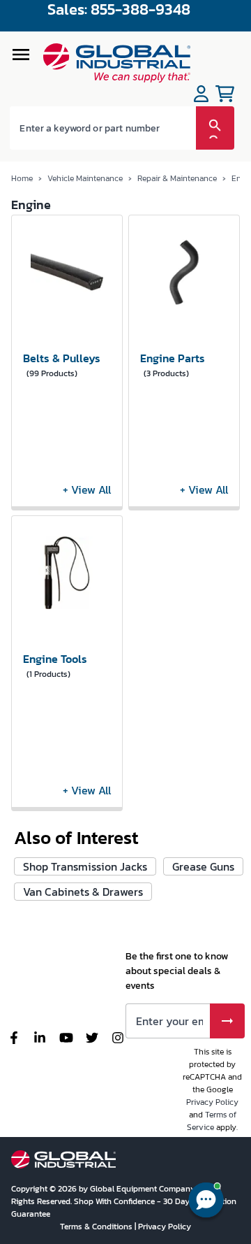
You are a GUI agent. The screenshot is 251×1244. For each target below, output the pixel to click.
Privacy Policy (212, 1102)
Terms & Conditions (97, 1226)
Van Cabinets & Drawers (83, 891)
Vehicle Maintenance (85, 178)
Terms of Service (211, 1121)
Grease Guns (203, 866)
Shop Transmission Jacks (85, 866)
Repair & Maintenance (177, 178)
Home (22, 178)
